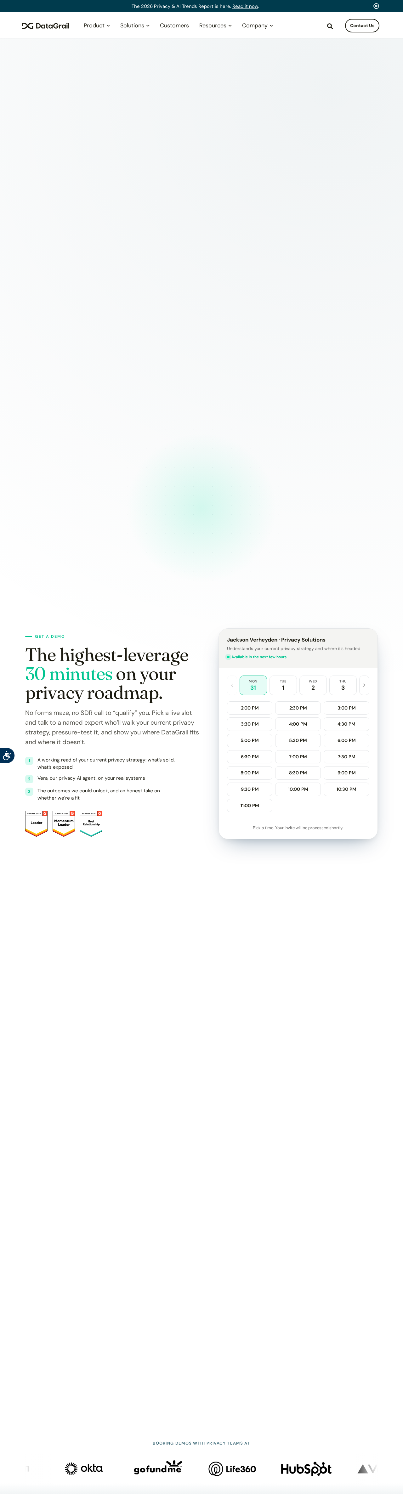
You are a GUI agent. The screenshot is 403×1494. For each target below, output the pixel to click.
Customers (174, 25)
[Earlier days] (232, 685)
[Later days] (364, 685)
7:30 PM (346, 757)
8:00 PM (250, 773)
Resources (212, 25)
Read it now (245, 6)
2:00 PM (250, 708)
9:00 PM (347, 773)
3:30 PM (250, 724)
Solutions (132, 25)
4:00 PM (298, 724)
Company (255, 25)
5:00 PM (250, 740)
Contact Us (362, 25)
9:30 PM (250, 789)
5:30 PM (298, 740)
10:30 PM (346, 789)
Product (94, 25)
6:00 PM (347, 740)
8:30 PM (298, 773)
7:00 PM (298, 757)
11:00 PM (250, 805)
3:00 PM (347, 708)
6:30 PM (250, 757)
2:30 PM (298, 708)
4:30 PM (346, 724)
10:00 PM (298, 789)
